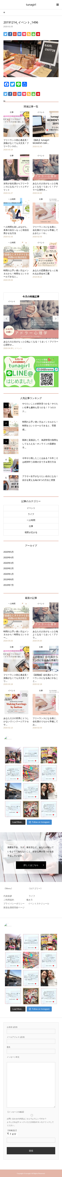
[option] (31, 325)
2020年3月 (8, 563)
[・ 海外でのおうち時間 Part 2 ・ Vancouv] (49, 755)
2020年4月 (8, 557)
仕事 (31, 526)
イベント (31, 508)
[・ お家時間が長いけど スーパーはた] (31, 773)
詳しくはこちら (31, 865)
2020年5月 (8, 552)
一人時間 (31, 520)
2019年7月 (8, 585)
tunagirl (31, 4)
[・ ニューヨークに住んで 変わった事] (31, 809)
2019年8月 (8, 579)
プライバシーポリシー (14, 903)
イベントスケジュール (38, 903)
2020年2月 (8, 568)
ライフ (31, 514)
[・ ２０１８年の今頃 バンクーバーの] (49, 791)
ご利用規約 (9, 900)
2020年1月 (8, 574)
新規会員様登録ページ (15, 907)
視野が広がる (31, 532)
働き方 (29, 900)
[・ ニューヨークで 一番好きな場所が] (13, 791)
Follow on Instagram (41, 822)
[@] (12, 740)
